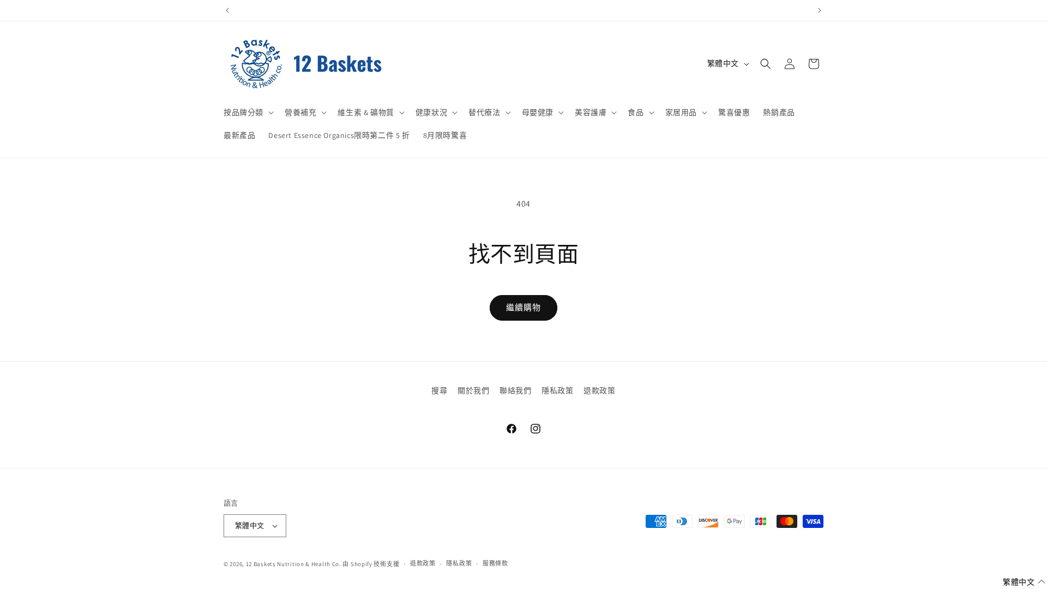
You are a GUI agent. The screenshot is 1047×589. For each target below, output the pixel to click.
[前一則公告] (227, 10)
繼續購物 (523, 307)
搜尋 (439, 390)
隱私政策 (557, 390)
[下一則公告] (820, 10)
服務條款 (495, 563)
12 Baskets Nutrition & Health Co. (293, 564)
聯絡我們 (515, 390)
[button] (247, 112)
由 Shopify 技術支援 (370, 564)
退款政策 (599, 390)
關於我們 (473, 390)
